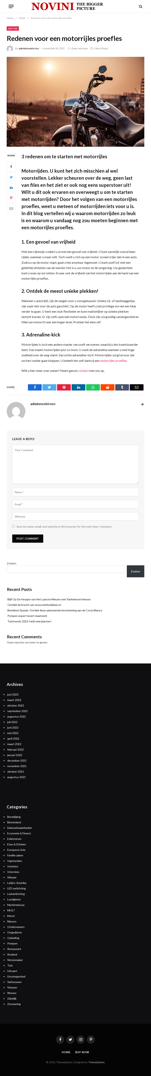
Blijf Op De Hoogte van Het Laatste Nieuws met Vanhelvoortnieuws (49, 599)
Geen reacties (79, 48)
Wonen (11, 993)
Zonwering (14, 1004)
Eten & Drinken (16, 844)
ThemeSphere (96, 1062)
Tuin (10, 965)
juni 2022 (12, 727)
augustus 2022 (16, 716)
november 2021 (17, 766)
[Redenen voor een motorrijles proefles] (75, 102)
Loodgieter (14, 899)
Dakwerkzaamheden (19, 827)
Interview (13, 871)
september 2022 (17, 711)
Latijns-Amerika (16, 882)
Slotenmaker (15, 960)
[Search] (140, 6)
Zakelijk (12, 998)
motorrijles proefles (113, 360)
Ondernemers (16, 927)
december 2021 (17, 760)
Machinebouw (16, 904)
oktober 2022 (15, 705)
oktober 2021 (15, 771)
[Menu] (11, 6)
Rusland (12, 954)
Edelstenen (14, 838)
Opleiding (13, 938)
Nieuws (12, 921)
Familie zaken (15, 855)
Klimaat (12, 877)
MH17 (11, 910)
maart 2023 (14, 700)
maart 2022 (14, 744)
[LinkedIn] (11, 187)
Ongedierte (14, 932)
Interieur (12, 866)
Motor (12, 28)
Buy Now (82, 1052)
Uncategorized (16, 976)
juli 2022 (12, 722)
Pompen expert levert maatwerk (27, 615)
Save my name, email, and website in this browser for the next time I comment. (64, 526)
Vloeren (12, 987)
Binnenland (14, 822)
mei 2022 (12, 733)
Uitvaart (12, 971)
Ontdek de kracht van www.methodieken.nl (34, 604)
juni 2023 (12, 694)
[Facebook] (11, 166)
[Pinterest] (11, 198)
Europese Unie (16, 849)
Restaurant (14, 949)
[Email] (11, 208)
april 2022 (13, 738)
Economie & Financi (19, 833)
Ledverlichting (16, 893)
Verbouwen (14, 982)
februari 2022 (15, 749)
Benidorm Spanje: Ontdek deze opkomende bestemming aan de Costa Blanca (54, 610)
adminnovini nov (29, 48)
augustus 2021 (16, 777)
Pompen (12, 943)
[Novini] (75, 6)
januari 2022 (14, 755)
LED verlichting (16, 888)
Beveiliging (14, 816)
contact (83, 370)
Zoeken (11, 563)
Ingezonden (14, 860)
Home (66, 1052)
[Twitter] (11, 177)
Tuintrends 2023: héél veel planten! (29, 621)
